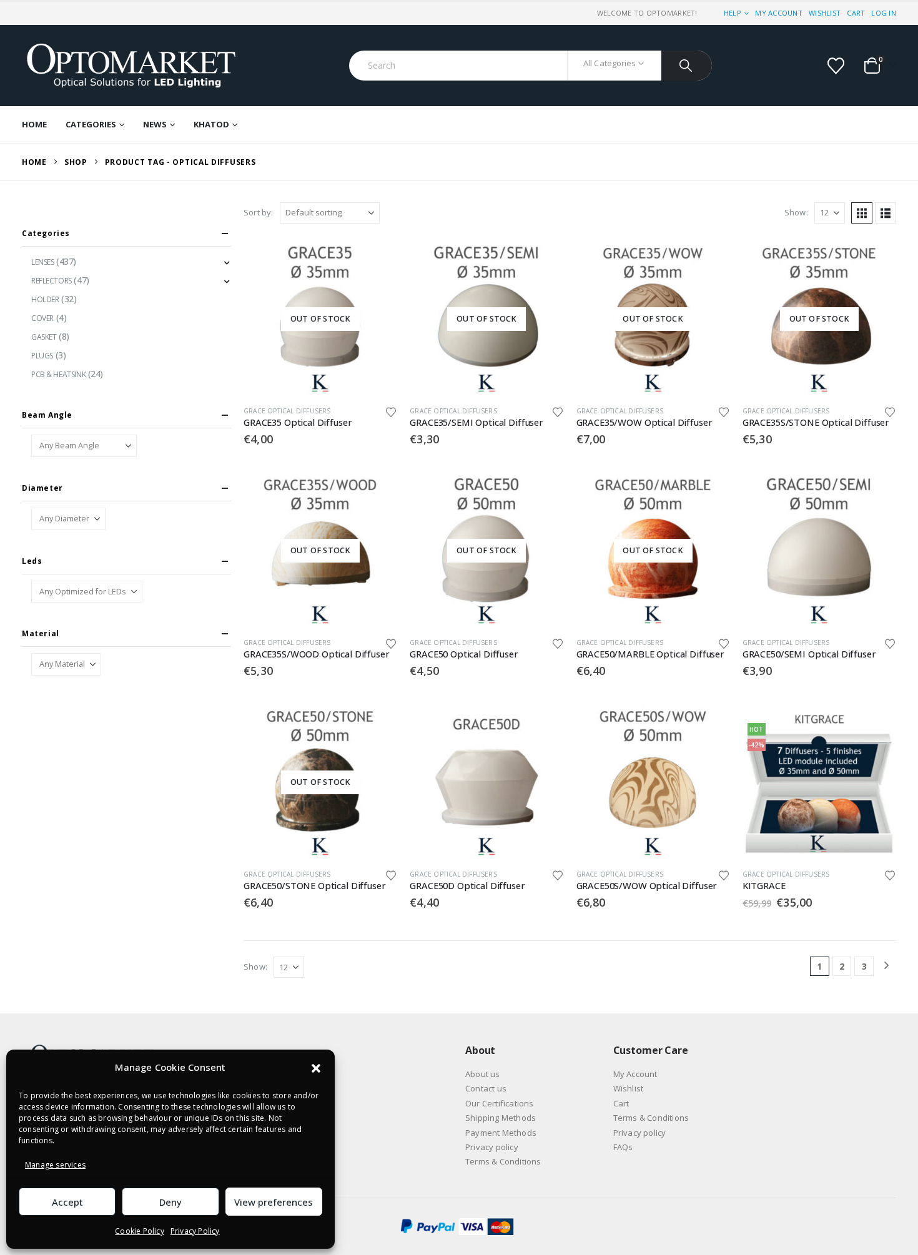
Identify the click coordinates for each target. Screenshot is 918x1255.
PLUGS (42, 355)
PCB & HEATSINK (58, 374)
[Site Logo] (131, 65)
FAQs (623, 1147)
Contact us (485, 1088)
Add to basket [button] (875, 494)
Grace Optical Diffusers (287, 410)
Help (732, 12)
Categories (91, 124)
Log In (883, 12)
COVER (42, 318)
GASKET (43, 337)
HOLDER (45, 299)
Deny (170, 1202)
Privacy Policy (195, 1231)
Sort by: (259, 212)
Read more (376, 263)
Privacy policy (491, 1147)
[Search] (686, 66)
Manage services (55, 1164)
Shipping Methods (500, 1117)
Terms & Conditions (503, 1161)
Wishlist (825, 12)
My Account (778, 12)
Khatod (211, 124)
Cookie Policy (139, 1231)
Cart (856, 12)
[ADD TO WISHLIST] (391, 411)
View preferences (273, 1202)
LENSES (42, 262)
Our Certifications (499, 1103)
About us (482, 1074)
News (155, 124)
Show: (796, 212)
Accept (67, 1202)
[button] (316, 1067)
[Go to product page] (819, 551)
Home (34, 124)
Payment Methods (500, 1132)
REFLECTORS (51, 280)
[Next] (886, 966)
